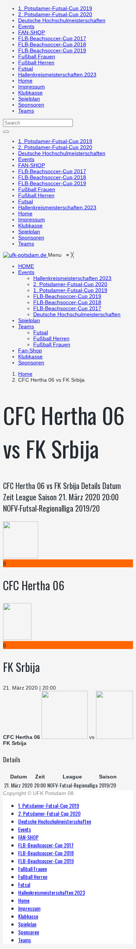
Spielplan (29, 99)
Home (25, 81)
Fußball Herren (36, 62)
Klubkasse (30, 93)
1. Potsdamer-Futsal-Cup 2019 (55, 8)
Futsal (25, 69)
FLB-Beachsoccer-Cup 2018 (52, 44)
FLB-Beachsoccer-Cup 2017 (52, 38)
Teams (26, 111)
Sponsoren (31, 105)
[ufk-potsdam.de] (25, 255)
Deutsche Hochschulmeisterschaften (61, 20)
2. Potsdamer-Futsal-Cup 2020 (55, 14)
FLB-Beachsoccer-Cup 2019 (52, 50)
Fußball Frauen (36, 56)
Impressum (31, 87)
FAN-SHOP (31, 32)
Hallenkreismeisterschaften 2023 (57, 75)
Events (26, 26)
